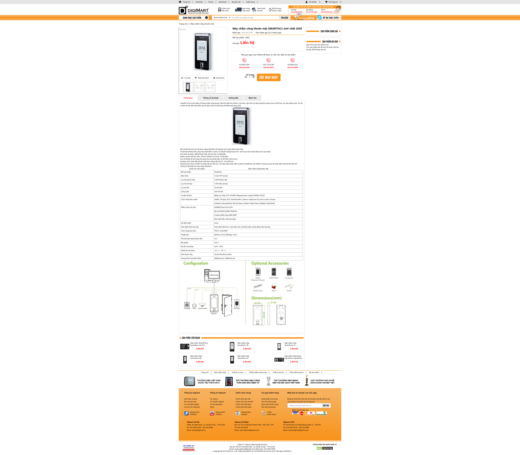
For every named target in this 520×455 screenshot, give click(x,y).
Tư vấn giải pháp (216, 404)
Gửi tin (326, 405)
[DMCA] (325, 448)
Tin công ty (214, 399)
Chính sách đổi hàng (243, 404)
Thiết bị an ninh (237, 372)
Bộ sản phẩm (314, 372)
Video (212, 407)
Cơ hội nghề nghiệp (191, 404)
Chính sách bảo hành (243, 407)
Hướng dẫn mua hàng (269, 399)
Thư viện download (268, 407)
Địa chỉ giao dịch (190, 402)
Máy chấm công (220, 372)
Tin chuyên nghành (217, 402)
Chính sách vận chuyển (244, 402)
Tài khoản (312, 2)
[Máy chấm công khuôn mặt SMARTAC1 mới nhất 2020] (188, 87)
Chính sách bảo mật (243, 399)
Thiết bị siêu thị (278, 372)
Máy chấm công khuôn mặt (202, 24)
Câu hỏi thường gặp (268, 402)
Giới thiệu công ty (190, 399)
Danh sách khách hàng (269, 404)
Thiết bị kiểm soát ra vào (258, 372)
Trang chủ (183, 24)
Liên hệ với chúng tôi (192, 407)
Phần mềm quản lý (296, 372)
